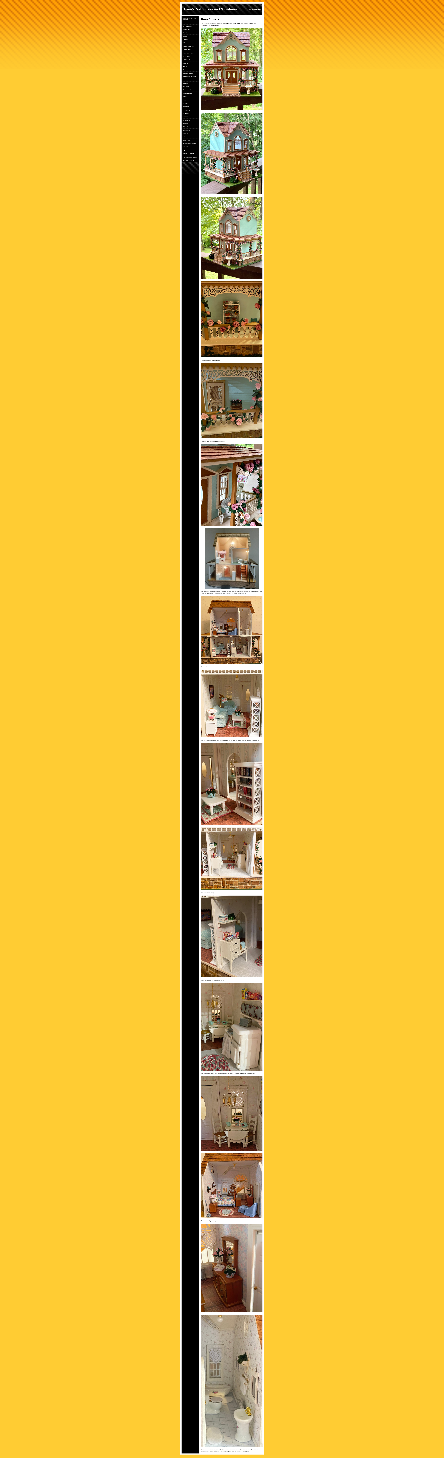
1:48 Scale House (188, 137)
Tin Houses (186, 113)
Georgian (185, 66)
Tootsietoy (185, 116)
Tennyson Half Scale (188, 160)
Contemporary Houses (189, 46)
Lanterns (185, 80)
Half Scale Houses (188, 73)
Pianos (185, 100)
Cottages (185, 39)
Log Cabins (186, 86)
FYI (184, 150)
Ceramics (185, 33)
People (185, 96)
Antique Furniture (187, 22)
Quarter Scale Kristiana (189, 143)
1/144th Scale (186, 140)
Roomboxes (186, 106)
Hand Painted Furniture (189, 76)
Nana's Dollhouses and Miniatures (189, 18)
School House (187, 110)
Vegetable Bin (186, 130)
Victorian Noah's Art (188, 153)
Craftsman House (188, 53)
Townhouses (186, 120)
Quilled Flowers (187, 147)
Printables (185, 103)
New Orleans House (188, 90)
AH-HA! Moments (188, 26)
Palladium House (187, 93)
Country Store (187, 49)
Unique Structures (188, 127)
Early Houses (186, 56)
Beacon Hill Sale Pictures (190, 157)
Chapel (185, 36)
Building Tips (186, 29)
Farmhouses (186, 59)
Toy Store (185, 123)
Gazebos (185, 63)
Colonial (185, 43)
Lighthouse (186, 83)
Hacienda (185, 69)
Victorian (185, 133)
